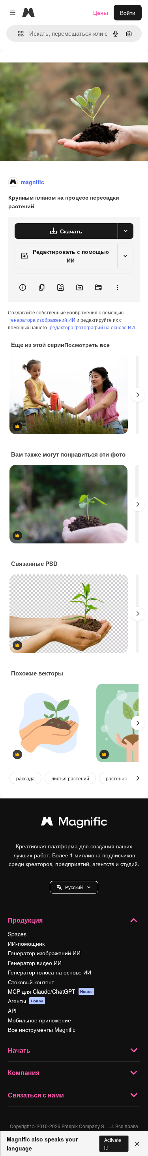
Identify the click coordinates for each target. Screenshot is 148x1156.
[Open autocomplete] (17, 34)
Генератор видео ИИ (35, 963)
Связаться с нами (36, 1094)
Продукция (25, 920)
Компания (23, 1072)
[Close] (137, 1144)
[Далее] (138, 395)
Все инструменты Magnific (41, 1029)
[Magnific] (74, 823)
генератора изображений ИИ (42, 319)
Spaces (17, 934)
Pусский (74, 887)
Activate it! (112, 1143)
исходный (52, 67)
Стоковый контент (31, 982)
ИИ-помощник (26, 943)
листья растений (70, 778)
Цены (100, 13)
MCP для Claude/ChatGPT (50, 991)
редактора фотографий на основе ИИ (92, 327)
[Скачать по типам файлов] (125, 231)
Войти (127, 13)
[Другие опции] (117, 287)
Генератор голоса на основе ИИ (49, 972)
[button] (74, 887)
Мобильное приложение (39, 1020)
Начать (19, 1050)
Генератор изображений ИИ (44, 953)
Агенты (25, 1001)
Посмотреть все (87, 345)
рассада (25, 778)
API (12, 1011)
